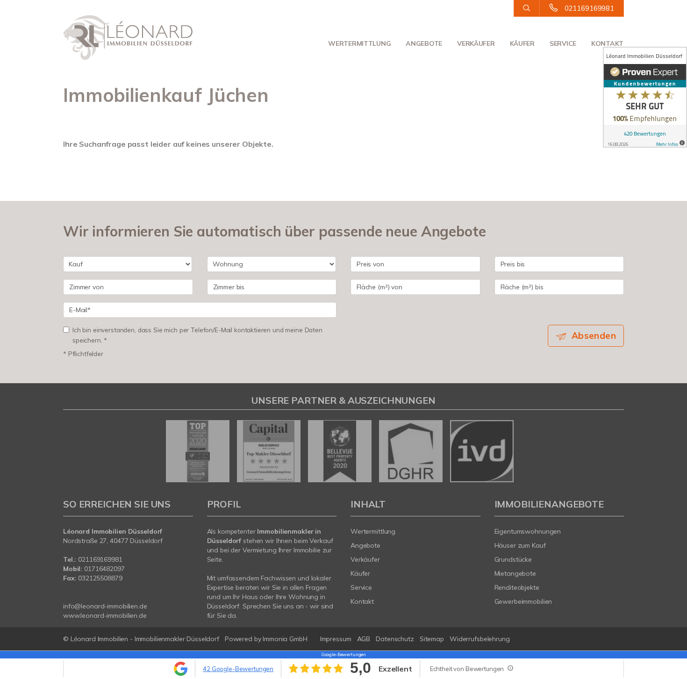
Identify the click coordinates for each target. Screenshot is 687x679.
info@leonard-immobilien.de (105, 606)
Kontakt (607, 43)
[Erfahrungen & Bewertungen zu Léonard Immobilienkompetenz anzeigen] (645, 97)
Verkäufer (475, 43)
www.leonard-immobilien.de (105, 615)
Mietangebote (515, 573)
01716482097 (104, 569)
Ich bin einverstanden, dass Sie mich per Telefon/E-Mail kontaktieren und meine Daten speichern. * (197, 335)
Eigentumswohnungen (527, 531)
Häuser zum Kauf (520, 545)
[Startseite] (128, 37)
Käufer (522, 43)
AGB (364, 639)
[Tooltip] (510, 668)
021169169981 (589, 8)
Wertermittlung (359, 43)
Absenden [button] (594, 335)
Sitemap (432, 639)
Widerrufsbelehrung (480, 639)
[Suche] (526, 8)
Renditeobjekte (516, 587)
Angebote (424, 43)
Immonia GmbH (285, 639)
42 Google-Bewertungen (238, 668)
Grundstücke (513, 559)
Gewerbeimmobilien (523, 601)
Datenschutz (395, 639)
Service (563, 43)
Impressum (335, 639)
